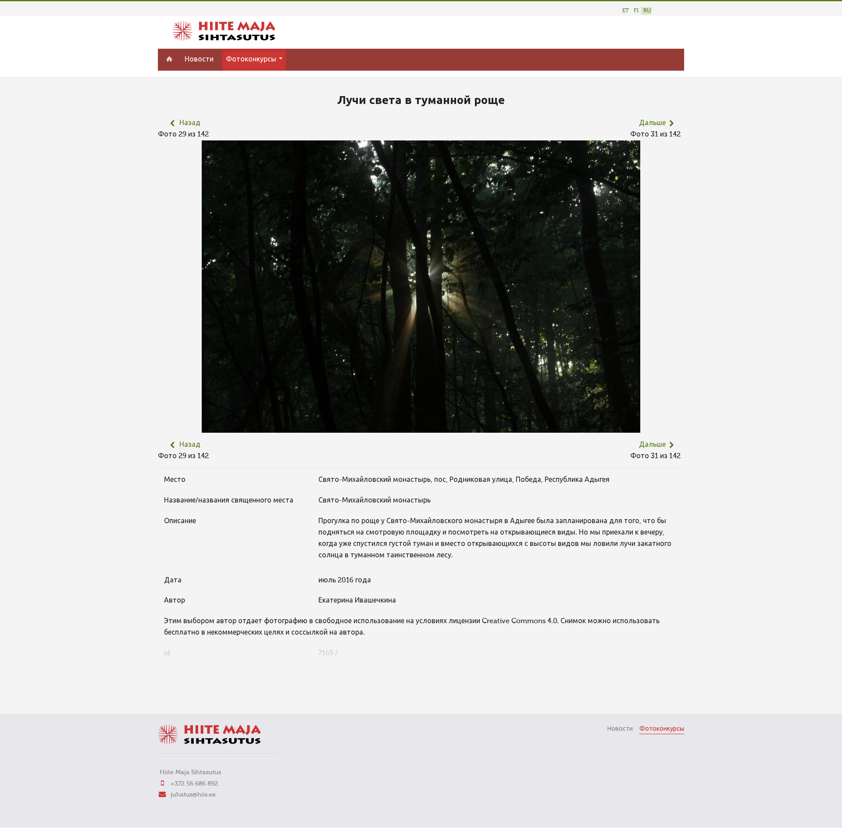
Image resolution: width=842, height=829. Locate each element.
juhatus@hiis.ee (193, 795)
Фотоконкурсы (252, 59)
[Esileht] (223, 39)
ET (625, 11)
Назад (189, 123)
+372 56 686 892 (194, 784)
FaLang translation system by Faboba (189, 694)
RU (647, 11)
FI (636, 11)
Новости (199, 59)
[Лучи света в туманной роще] (421, 427)
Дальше (652, 123)
